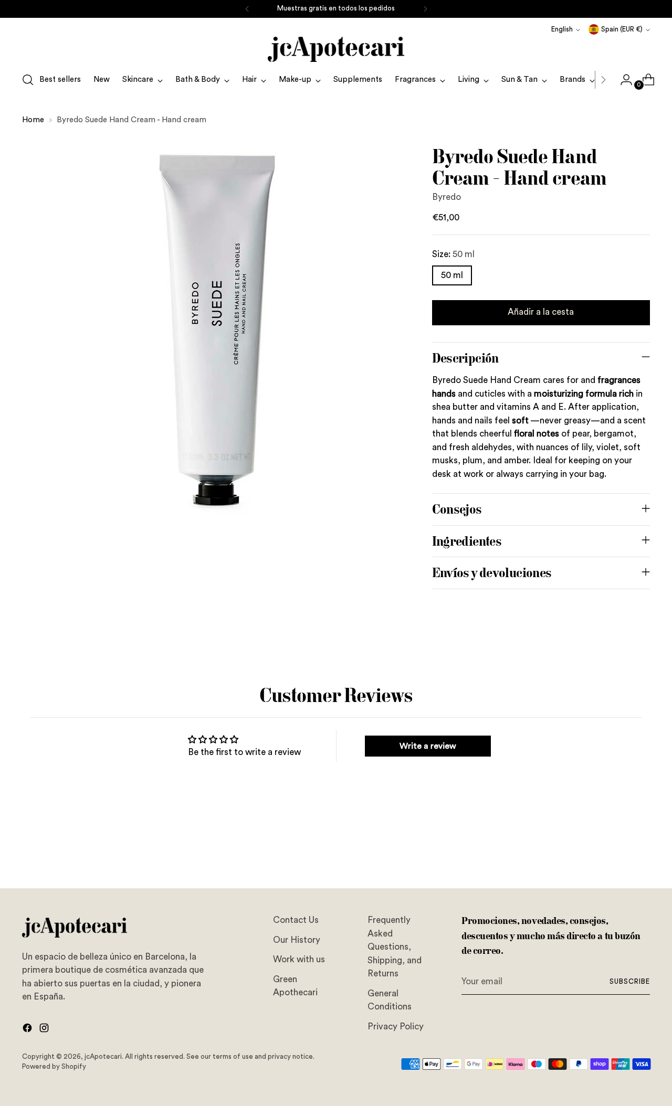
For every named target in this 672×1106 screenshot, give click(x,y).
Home (33, 120)
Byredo (446, 197)
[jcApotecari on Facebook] (28, 1030)
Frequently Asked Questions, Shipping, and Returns (395, 947)
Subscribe (630, 981)
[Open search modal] (27, 79)
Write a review (428, 746)
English (562, 29)
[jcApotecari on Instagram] (45, 1030)
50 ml (452, 275)
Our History (296, 939)
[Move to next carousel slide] (641, 852)
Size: (453, 254)
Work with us (299, 959)
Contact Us (296, 920)
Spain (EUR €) (622, 29)
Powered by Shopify (54, 1066)
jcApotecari (103, 1056)
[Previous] (247, 9)
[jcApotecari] (336, 49)
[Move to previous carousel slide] (617, 853)
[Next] (425, 9)
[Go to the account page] (622, 79)
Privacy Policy (396, 1026)
